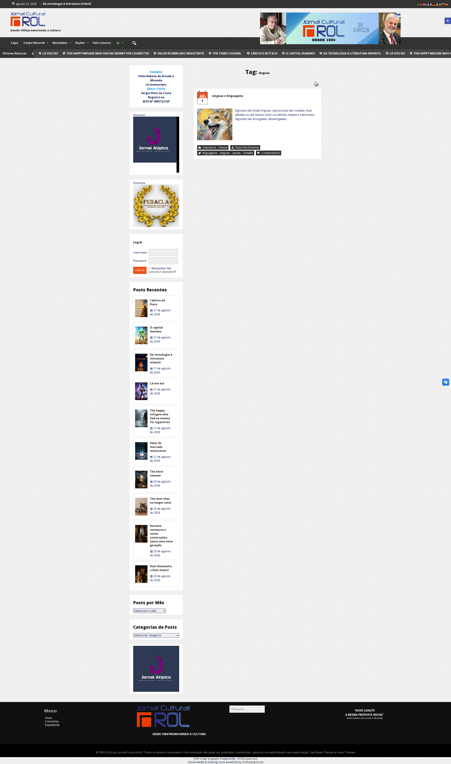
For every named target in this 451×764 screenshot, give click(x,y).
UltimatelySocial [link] (252, 762)
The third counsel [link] (164, 53)
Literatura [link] (209, 147)
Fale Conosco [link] (102, 43)
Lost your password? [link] (162, 272)
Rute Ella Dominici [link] (247, 147)
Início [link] (48, 718)
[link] (448, 21)
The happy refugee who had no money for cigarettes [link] (393, 53)
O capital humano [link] (238, 53)
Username (140, 252)
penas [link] (237, 153)
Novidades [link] (59, 43)
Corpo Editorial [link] (34, 43)
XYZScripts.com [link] (247, 759)
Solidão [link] (248, 153)
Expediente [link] (52, 725)
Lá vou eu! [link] (335, 53)
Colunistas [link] (52, 721)
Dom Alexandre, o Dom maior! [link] (161, 568)
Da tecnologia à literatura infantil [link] (290, 53)
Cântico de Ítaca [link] (202, 53)
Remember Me (161, 268)
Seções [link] (80, 43)
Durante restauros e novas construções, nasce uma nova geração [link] (161, 535)
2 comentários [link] (271, 153)
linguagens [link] (209, 153)
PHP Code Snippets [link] (206, 759)
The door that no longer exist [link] (160, 501)
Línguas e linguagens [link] (227, 96)
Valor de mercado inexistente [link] (119, 53)
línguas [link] (225, 153)
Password (139, 261)
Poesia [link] (223, 147)
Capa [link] (14, 43)
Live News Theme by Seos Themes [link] (332, 752)
